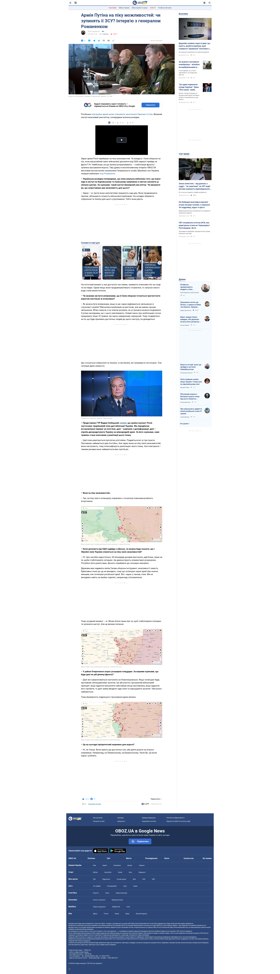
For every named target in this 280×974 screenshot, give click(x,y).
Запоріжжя (117, 865)
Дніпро (129, 865)
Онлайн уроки (121, 879)
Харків (104, 865)
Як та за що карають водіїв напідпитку (192, 192)
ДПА (134, 879)
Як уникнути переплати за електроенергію (194, 52)
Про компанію (97, 818)
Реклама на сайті (99, 821)
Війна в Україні (124, 8)
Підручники (106, 879)
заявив (122, 423)
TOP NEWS (184, 154)
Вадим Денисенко (185, 310)
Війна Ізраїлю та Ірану (140, 8)
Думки (182, 279)
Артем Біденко (184, 325)
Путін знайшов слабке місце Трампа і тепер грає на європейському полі (191, 381)
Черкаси (141, 865)
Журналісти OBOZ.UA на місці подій (178, 821)
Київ (94, 865)
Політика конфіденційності (175, 818)
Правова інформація (148, 818)
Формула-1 (142, 872)
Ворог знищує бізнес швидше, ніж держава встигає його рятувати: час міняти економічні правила (189, 319)
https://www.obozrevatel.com (140, 923)
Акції (125, 886)
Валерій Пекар (184, 387)
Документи (121, 821)
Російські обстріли (164, 8)
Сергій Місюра (184, 417)
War (103, 31)
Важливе (183, 13)
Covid (128, 907)
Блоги (166, 858)
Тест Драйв (97, 886)
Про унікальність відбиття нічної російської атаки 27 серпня (191, 411)
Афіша (95, 913)
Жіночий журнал (141, 913)
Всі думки (184, 424)
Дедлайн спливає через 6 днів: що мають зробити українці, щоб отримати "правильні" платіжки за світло (194, 46)
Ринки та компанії (99, 900)
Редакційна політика (94, 804)
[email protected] (94, 958)
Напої (107, 893)
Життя (128, 858)
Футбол (95, 872)
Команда (120, 818)
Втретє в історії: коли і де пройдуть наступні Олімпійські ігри (190, 367)
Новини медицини (99, 907)
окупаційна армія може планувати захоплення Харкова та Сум (122, 114)
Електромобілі (112, 886)
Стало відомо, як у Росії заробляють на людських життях (188, 73)
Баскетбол (107, 872)
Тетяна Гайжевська (94, 31)
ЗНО (143, 879)
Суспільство (189, 858)
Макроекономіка (117, 900)
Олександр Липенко (186, 373)
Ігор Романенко (107, 173)
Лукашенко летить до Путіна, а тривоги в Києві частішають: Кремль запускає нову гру (190, 304)
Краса (117, 913)
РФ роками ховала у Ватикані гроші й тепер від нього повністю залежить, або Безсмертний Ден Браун (190, 396)
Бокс (130, 872)
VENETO (153, 8)
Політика (91, 858)
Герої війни (112, 8)
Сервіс (135, 886)
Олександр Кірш (185, 402)
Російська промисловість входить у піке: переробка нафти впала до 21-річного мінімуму (188, 287)
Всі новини (207, 858)
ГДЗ (94, 879)
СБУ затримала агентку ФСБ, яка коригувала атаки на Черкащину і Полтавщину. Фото (194, 225)
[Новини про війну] (145, 804)
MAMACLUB (116, 907)
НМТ (153, 879)
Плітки (106, 913)
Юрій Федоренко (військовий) (189, 292)
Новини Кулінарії (121, 893)
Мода (127, 913)
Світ (108, 858)
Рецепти (96, 893)
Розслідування (151, 858)
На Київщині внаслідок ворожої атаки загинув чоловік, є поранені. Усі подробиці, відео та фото (194, 205)
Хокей (120, 872)
